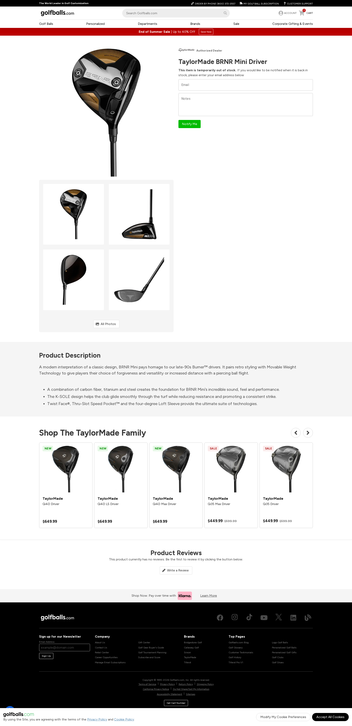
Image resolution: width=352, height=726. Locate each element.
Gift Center (144, 642)
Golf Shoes (278, 662)
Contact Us (101, 647)
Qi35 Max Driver (219, 504)
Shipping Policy (205, 684)
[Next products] (308, 433)
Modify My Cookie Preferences (283, 717)
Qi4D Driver (51, 504)
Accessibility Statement (169, 694)
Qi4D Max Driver (164, 504)
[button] (225, 13)
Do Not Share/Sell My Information (191, 689)
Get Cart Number (176, 703)
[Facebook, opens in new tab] (220, 617)
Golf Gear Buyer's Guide (151, 647)
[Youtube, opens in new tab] (264, 617)
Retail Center (102, 652)
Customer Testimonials (241, 652)
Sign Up (46, 656)
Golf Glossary (236, 647)
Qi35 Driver (271, 504)
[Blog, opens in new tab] (308, 617)
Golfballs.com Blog (239, 642)
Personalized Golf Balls (284, 647)
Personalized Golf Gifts (284, 652)
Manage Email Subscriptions (110, 662)
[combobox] (176, 13)
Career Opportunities (106, 657)
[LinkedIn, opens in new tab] (293, 617)
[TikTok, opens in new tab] (249, 617)
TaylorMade (190, 657)
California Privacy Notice (156, 689)
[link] (287, 13)
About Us (100, 642)
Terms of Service (147, 684)
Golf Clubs (277, 657)
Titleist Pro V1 (236, 662)
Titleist (187, 662)
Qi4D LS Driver (108, 504)
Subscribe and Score (149, 657)
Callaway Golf (191, 647)
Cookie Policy (124, 719)
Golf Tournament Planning (152, 652)
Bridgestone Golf (193, 642)
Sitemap (190, 694)
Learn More (208, 595)
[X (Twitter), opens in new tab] (279, 617)
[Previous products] (296, 433)
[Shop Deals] (176, 32)
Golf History (235, 657)
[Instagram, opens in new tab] (235, 617)
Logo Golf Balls (280, 642)
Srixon (187, 652)
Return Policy (186, 684)
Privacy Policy (97, 719)
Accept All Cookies (330, 717)
